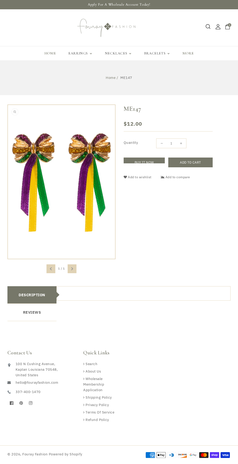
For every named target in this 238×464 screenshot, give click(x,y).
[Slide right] (72, 268)
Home (111, 77)
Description (32, 295)
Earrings (78, 53)
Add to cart (190, 162)
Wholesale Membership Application (93, 384)
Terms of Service (99, 412)
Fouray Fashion (35, 454)
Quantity (131, 142)
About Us (93, 371)
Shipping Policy (98, 397)
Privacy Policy (97, 405)
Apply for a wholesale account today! (119, 4)
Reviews (32, 312)
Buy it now (144, 161)
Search (91, 364)
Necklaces (116, 53)
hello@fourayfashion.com (37, 382)
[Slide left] (50, 268)
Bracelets (155, 53)
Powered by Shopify (65, 454)
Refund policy (97, 419)
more (188, 53)
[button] (208, 26)
